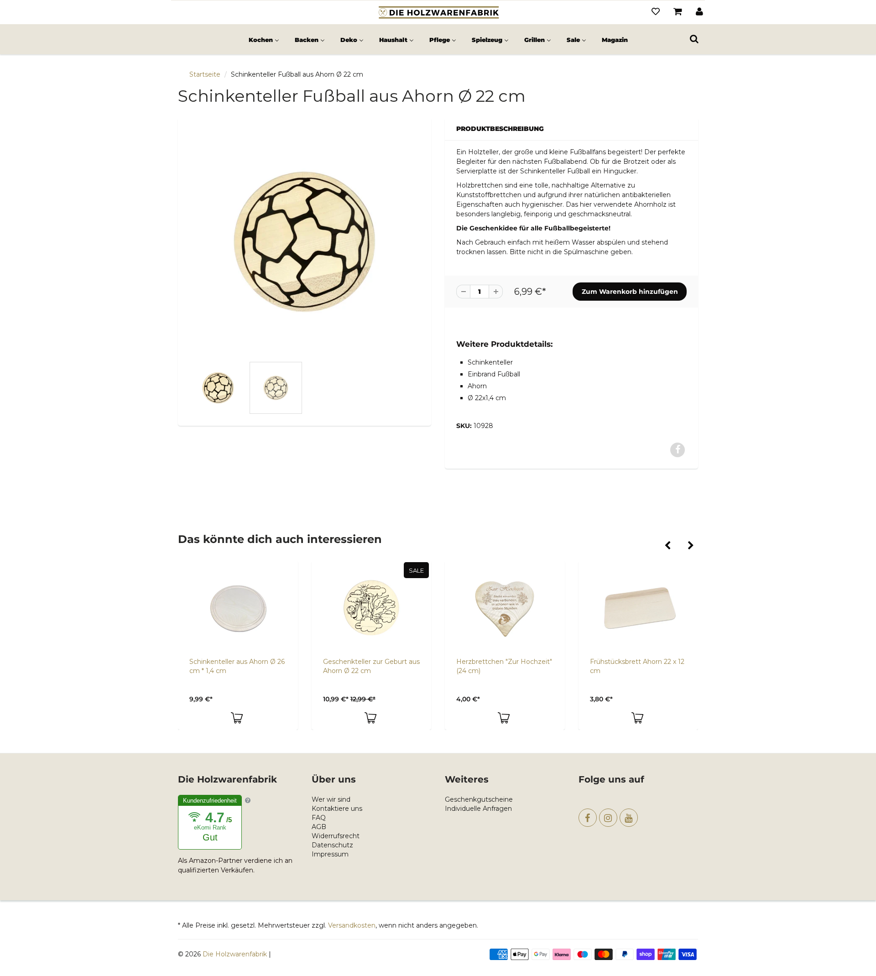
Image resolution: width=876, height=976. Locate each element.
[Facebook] (588, 818)
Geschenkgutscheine (479, 799)
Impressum (330, 854)
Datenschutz (332, 845)
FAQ (319, 818)
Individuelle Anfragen (478, 808)
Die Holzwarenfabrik (235, 954)
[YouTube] (629, 818)
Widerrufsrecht (336, 836)
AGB (319, 827)
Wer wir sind (331, 799)
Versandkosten (351, 925)
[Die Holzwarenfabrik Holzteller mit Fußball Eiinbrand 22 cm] (304, 241)
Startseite (204, 74)
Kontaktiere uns (337, 808)
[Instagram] (608, 818)
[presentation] (667, 546)
